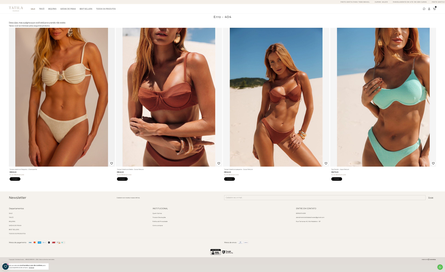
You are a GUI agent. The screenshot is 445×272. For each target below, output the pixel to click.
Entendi (31, 267)
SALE (33, 9)
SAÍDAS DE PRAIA (68, 9)
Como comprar (158, 225)
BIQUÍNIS (52, 9)
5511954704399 (301, 213)
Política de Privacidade (160, 221)
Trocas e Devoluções (159, 217)
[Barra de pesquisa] (424, 9)
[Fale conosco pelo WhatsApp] (440, 267)
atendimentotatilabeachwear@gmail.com (310, 217)
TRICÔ (41, 9)
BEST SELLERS (86, 9)
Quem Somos (157, 213)
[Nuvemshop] (429, 260)
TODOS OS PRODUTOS (106, 9)
